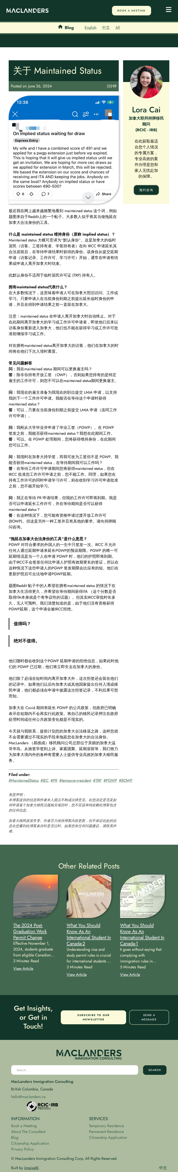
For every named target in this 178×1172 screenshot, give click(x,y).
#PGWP (110, 780)
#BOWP (125, 780)
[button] (168, 10)
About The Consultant (28, 1131)
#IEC (45, 780)
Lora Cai (146, 109)
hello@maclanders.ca (28, 1097)
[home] (28, 10)
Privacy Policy (22, 1149)
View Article (23, 968)
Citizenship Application (30, 1143)
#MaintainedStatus (24, 780)
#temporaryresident (75, 780)
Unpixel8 (31, 1168)
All (117, 27)
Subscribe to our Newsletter (93, 1017)
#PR (54, 780)
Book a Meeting (24, 1126)
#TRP (97, 780)
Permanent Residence (106, 1131)
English (90, 27)
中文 (106, 27)
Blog (14, 1137)
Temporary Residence (106, 1126)
